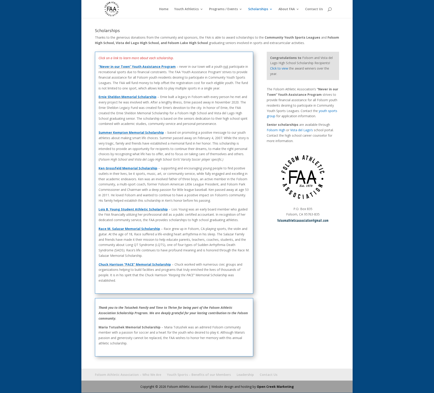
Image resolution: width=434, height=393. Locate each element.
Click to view (279, 68)
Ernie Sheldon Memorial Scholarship (127, 97)
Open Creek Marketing (275, 386)
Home (163, 9)
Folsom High (276, 130)
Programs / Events (223, 9)
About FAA (286, 9)
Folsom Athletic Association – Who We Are (128, 374)
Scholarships (258, 9)
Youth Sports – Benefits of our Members (199, 374)
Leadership (245, 374)
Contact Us (314, 9)
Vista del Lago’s (301, 130)
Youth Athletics (186, 9)
